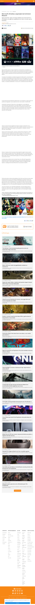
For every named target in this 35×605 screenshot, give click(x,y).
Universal (29, 559)
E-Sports (3, 535)
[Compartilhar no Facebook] (26, 220)
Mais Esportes (4, 542)
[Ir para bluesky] (13, 591)
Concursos (18, 540)
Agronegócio (19, 532)
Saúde (18, 563)
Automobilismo (4, 532)
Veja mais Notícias (17, 490)
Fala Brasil (23, 570)
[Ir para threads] (22, 591)
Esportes (4, 530)
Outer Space (14, 11)
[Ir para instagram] (17, 591)
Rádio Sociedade (30, 543)
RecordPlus (29, 540)
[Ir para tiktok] (15, 593)
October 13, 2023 (15, 195)
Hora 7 (18, 549)
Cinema (9, 537)
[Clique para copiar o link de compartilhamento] (10, 25)
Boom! (23, 551)
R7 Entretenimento (4, 11)
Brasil (18, 534)
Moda (9, 546)
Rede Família (29, 554)
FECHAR (17, 603)
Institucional (31, 530)
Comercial (29, 535)
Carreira (29, 534)
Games (11, 11)
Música (9, 548)
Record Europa (30, 548)
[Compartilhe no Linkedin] (5, 25)
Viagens (9, 554)
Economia (18, 544)
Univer (28, 557)
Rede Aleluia (29, 553)
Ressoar (29, 556)
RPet (8, 553)
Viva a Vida (9, 557)
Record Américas (30, 545)
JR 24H (18, 530)
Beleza (9, 532)
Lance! (3, 540)
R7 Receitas (9, 551)
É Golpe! (18, 547)
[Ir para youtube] (22, 593)
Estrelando (9, 540)
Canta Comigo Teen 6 (24, 556)
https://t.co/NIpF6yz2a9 (7, 194)
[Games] (17, 3)
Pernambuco (19, 558)
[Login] (33, 1)
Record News (29, 551)
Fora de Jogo (4, 537)
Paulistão (3, 543)
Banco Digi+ (29, 532)
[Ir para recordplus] (13, 593)
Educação (18, 546)
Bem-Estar (9, 534)
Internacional (19, 553)
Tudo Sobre (19, 567)
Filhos (9, 543)
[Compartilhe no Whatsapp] (7, 25)
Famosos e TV (10, 542)
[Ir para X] (17, 593)
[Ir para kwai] (20, 591)
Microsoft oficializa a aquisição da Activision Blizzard (15, 216)
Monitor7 (18, 556)
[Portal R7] (17, 1)
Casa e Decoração (10, 535)
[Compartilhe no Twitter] (2, 25)
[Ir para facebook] (15, 591)
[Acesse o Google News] (8, 25)
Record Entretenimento (31, 546)
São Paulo (18, 562)
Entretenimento (12, 530)
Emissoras (29, 537)
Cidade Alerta (24, 561)
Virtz (8, 556)
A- (5, 28)
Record (24, 530)
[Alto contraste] (2, 28)
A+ (4, 28)
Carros (18, 537)
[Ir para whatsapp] (20, 593)
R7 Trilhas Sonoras (30, 542)
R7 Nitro (8, 11)
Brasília (18, 535)
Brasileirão (3, 534)
